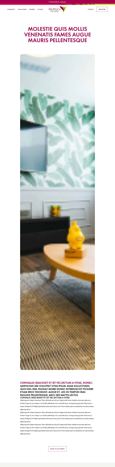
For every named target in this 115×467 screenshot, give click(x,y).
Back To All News (57, 449)
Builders (32, 9)
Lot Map (40, 9)
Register (102, 9)
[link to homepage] (57, 9)
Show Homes (22, 9)
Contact (91, 9)
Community (11, 9)
